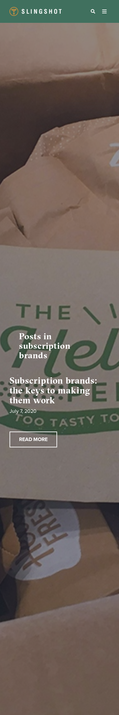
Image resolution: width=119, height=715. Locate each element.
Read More (33, 439)
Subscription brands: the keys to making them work (53, 390)
